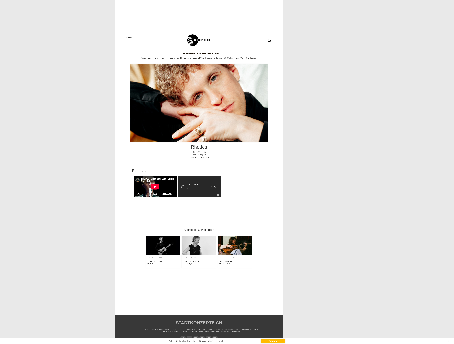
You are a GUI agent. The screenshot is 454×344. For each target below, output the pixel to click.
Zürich (254, 58)
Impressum (236, 331)
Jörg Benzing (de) (154, 261)
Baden (150, 58)
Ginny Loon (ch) (225, 261)
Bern (164, 58)
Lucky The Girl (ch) (191, 261)
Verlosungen (176, 331)
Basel (157, 58)
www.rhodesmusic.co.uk (200, 157)
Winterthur (245, 58)
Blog (185, 331)
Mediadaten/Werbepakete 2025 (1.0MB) (214, 331)
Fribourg (171, 58)
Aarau (143, 58)
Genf (179, 58)
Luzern (196, 58)
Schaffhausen (206, 58)
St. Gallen (228, 58)
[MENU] (129, 41)
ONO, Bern (151, 264)
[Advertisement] (199, 290)
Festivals (166, 331)
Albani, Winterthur (225, 264)
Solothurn (218, 58)
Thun (236, 58)
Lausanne (186, 58)
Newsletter (193, 331)
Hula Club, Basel (189, 264)
